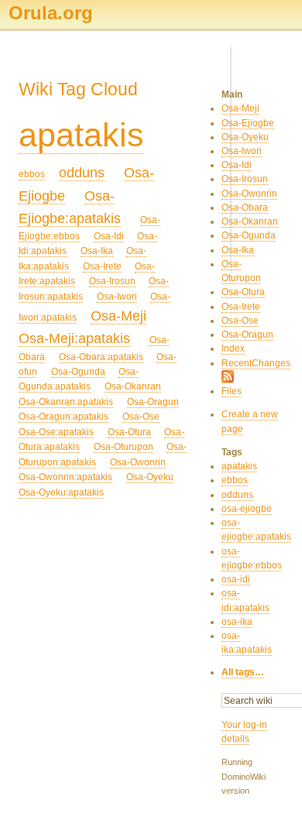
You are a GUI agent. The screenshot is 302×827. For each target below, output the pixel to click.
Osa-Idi (109, 236)
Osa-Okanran (133, 386)
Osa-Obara (244, 207)
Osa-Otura (129, 432)
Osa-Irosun (112, 281)
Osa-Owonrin (138, 462)
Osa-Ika (97, 250)
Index (233, 348)
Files (231, 391)
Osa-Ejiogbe (247, 123)
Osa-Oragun (153, 401)
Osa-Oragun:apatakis (63, 416)
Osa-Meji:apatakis (74, 338)
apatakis (81, 134)
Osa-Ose (141, 416)
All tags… (242, 672)
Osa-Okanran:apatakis (66, 401)
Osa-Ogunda (78, 371)
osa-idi (235, 579)
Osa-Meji (118, 315)
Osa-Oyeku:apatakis (61, 492)
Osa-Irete (102, 266)
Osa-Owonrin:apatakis (65, 477)
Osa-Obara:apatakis (101, 357)
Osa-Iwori (117, 296)
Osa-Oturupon (123, 446)
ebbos (32, 174)
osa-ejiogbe (246, 508)
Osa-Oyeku (149, 477)
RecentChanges (255, 363)
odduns (82, 172)
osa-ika (236, 621)
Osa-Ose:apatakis (56, 432)
